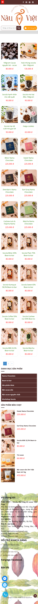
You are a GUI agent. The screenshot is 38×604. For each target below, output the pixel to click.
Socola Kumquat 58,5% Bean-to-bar (9, 285)
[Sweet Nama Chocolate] (28, 146)
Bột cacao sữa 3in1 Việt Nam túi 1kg (25, 471)
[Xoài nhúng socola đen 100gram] (28, 51)
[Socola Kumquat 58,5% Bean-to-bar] (9, 273)
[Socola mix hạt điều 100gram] (28, 82)
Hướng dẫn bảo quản (10, 555)
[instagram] (33, 2)
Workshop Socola (9, 399)
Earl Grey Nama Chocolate (28, 190)
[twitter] (30, 2)
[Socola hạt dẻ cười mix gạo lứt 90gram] (9, 114)
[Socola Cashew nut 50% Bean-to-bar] (28, 304)
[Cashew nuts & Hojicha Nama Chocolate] (9, 209)
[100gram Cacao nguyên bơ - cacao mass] (9, 51)
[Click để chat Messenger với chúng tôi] (4, 578)
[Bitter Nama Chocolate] (9, 146)
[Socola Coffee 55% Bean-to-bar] (9, 304)
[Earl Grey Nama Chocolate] (28, 178)
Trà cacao (20, 455)
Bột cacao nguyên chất (11, 394)
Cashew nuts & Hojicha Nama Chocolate (9, 222)
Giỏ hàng (31, 28)
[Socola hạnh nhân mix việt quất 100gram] (9, 82)
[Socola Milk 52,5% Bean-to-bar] (9, 336)
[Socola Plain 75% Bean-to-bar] (28, 241)
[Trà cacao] (8, 461)
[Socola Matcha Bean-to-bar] (28, 336)
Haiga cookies (28, 126)
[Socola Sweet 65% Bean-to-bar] (28, 273)
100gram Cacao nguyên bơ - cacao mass (9, 64)
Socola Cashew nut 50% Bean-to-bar (28, 317)
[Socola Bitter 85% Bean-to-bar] (9, 241)
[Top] (35, 596)
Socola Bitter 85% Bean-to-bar (9, 254)
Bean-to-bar (7, 380)
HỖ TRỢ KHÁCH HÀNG (14, 540)
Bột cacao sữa (7, 390)
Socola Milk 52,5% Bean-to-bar (9, 349)
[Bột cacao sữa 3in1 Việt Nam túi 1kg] (8, 475)
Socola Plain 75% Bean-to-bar (28, 254)
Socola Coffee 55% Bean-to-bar (9, 317)
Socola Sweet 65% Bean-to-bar (28, 285)
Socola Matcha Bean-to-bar (28, 349)
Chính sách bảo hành (10, 552)
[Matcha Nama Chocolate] (28, 209)
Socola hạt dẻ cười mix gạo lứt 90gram (9, 127)
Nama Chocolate (8, 376)
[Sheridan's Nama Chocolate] (9, 178)
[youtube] (27, 2)
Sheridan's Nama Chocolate (9, 190)
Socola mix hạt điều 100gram (28, 95)
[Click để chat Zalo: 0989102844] (4, 585)
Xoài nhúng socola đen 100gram (28, 64)
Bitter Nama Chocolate (9, 159)
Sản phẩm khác (8, 385)
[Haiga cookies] (28, 114)
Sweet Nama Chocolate (28, 159)
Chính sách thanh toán (11, 545)
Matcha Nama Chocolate (28, 222)
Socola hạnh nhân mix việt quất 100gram (9, 95)
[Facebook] (24, 2)
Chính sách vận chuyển (11, 548)
